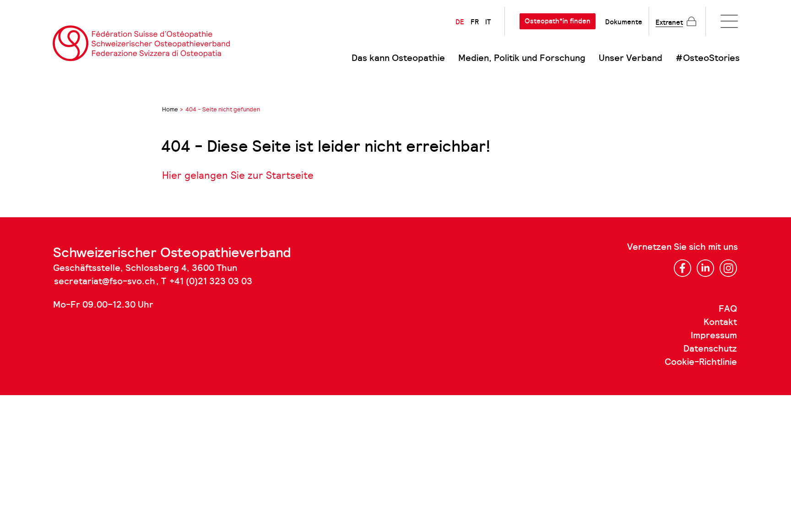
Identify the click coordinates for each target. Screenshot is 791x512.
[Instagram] (728, 268)
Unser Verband (630, 58)
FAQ (728, 308)
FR (475, 22)
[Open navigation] (729, 21)
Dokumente (623, 22)
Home (170, 109)
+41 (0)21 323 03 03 (210, 281)
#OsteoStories (708, 58)
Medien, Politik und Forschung (521, 58)
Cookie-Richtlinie (701, 362)
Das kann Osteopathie (398, 58)
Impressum (714, 335)
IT (488, 22)
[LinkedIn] (705, 268)
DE (459, 22)
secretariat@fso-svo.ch (104, 281)
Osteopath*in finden (558, 21)
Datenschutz (710, 348)
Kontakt (720, 322)
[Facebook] (682, 268)
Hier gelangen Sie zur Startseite (238, 175)
